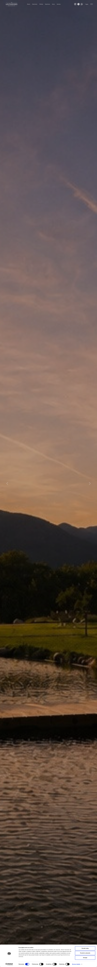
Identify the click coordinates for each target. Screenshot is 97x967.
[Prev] (7, 483)
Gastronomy (34, 4)
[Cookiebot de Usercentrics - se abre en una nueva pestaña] (9, 964)
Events (53, 4)
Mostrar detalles (76, 964)
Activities (59, 4)
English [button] (86, 4)
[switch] (41, 964)
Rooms (28, 4)
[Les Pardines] (11, 4)
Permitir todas (85, 948)
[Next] (89, 483)
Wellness (41, 4)
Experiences (47, 4)
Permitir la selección (85, 953)
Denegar (85, 957)
